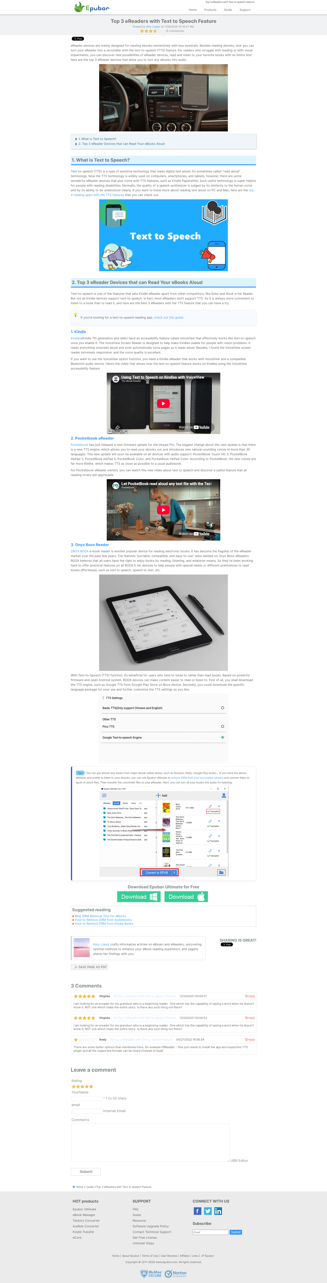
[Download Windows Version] (139, 896)
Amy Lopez (101, 944)
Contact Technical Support (152, 1232)
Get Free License (145, 1237)
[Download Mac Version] (186, 896)
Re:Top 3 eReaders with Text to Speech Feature (145, 996)
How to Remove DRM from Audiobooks (103, 920)
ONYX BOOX (80, 551)
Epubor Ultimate (84, 1209)
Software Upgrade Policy (151, 1226)
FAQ (135, 1209)
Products (210, 10)
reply (251, 996)
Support (245, 10)
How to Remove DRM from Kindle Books (104, 923)
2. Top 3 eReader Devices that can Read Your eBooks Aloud (122, 144)
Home (193, 10)
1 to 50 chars (116, 1098)
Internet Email (113, 1111)
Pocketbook (79, 445)
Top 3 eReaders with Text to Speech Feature (123, 1186)
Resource (139, 1220)
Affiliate (184, 1255)
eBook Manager (84, 1215)
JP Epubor (207, 1255)
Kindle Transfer (83, 1232)
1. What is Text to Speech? (97, 139)
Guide (228, 10)
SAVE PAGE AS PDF (93, 967)
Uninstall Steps (143, 1243)
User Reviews (169, 1255)
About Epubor (130, 1255)
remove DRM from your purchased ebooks (197, 777)
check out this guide (168, 317)
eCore (77, 1237)
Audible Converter (86, 1226)
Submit (236, 1232)
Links (195, 1255)
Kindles (76, 338)
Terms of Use (150, 1255)
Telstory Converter (86, 1220)
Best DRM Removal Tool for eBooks (100, 916)
